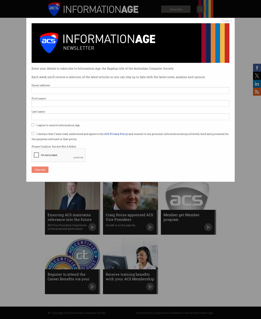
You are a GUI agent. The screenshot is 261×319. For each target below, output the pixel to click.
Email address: (41, 85)
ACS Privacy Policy (116, 134)
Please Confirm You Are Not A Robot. (54, 146)
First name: (39, 98)
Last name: (38, 111)
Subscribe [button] (40, 169)
